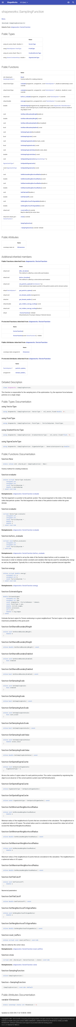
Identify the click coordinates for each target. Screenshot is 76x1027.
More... (4, 19)
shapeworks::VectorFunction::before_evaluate (29, 553)
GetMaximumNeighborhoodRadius (31, 188)
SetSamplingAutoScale (28, 141)
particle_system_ (21, 368)
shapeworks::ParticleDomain (62, 105)
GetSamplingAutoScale (28, 145)
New (22, 77)
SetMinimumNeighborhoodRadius (31, 174)
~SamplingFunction (26, 228)
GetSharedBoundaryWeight (29, 118)
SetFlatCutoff (25, 192)
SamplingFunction (8, 79)
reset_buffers (25, 210)
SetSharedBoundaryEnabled (29, 123)
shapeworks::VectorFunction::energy (25, 586)
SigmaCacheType (34, 57)
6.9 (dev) (23, 2)
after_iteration (23, 271)
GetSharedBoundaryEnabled (29, 127)
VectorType (32, 44)
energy (23, 101)
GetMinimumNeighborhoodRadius (31, 179)
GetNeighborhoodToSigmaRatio (30, 206)
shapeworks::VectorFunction (20, 27)
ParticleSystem (50, 83)
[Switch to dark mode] (68, 2)
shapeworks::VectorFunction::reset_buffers (28, 949)
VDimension (21, 247)
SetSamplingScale (26, 132)
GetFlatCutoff (25, 197)
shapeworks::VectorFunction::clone (25, 965)
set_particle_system (25, 284)
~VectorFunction (24, 313)
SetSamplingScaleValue (28, 150)
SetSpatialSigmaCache (27, 159)
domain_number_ (21, 372)
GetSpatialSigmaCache (28, 163)
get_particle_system (25, 290)
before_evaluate (26, 96)
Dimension (26, 352)
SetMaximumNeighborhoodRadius (31, 183)
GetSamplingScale (26, 136)
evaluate (23, 83)
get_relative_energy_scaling (27, 304)
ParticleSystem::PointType (14, 48)
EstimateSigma (25, 105)
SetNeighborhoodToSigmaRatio (30, 201)
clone (22, 216)
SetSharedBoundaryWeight (29, 114)
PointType (32, 48)
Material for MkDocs (13, 1025)
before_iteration (24, 277)
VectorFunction (7, 219)
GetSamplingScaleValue (28, 154)
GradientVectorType (35, 53)
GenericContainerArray (13, 57)
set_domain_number (25, 295)
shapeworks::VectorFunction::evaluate (26, 494)
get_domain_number (25, 299)
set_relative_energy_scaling (27, 308)
